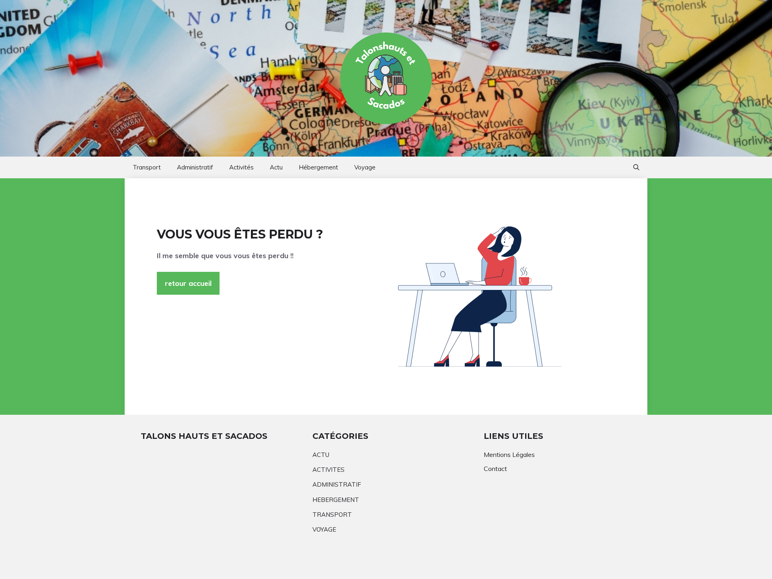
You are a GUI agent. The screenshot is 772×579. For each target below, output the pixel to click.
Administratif (195, 167)
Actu (276, 167)
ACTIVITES (328, 469)
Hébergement (318, 167)
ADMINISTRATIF (336, 484)
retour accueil (188, 283)
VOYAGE (324, 529)
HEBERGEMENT (335, 500)
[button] (636, 167)
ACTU (320, 455)
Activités (241, 167)
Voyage (365, 167)
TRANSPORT (332, 514)
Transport (147, 167)
